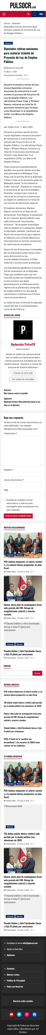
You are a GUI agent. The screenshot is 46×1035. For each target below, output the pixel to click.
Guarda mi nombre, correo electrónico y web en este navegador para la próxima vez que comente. (22, 505)
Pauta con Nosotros (15, 986)
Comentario (10, 433)
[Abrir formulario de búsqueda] (28, 14)
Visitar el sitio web (23, 373)
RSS (41, 14)
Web (6, 490)
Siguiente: (22, 402)
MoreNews (25, 1028)
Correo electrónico (14, 480)
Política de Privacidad (16, 980)
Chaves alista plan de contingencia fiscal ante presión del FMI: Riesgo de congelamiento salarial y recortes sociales (23, 609)
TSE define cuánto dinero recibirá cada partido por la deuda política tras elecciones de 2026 (23, 704)
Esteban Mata (11, 572)
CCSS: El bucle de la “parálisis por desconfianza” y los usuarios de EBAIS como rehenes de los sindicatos (22, 742)
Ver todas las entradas (23, 379)
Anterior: (16, 391)
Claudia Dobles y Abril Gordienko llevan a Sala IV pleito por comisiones (22, 652)
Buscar (7, 665)
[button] (4, 14)
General (8, 43)
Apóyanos (11, 955)
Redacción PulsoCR (14, 68)
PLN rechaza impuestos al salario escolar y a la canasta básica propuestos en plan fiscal (23, 565)
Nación (20, 555)
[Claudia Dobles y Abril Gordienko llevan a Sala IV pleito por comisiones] (23, 635)
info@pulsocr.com (30, 943)
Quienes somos (13, 974)
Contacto (10, 968)
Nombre (8, 469)
